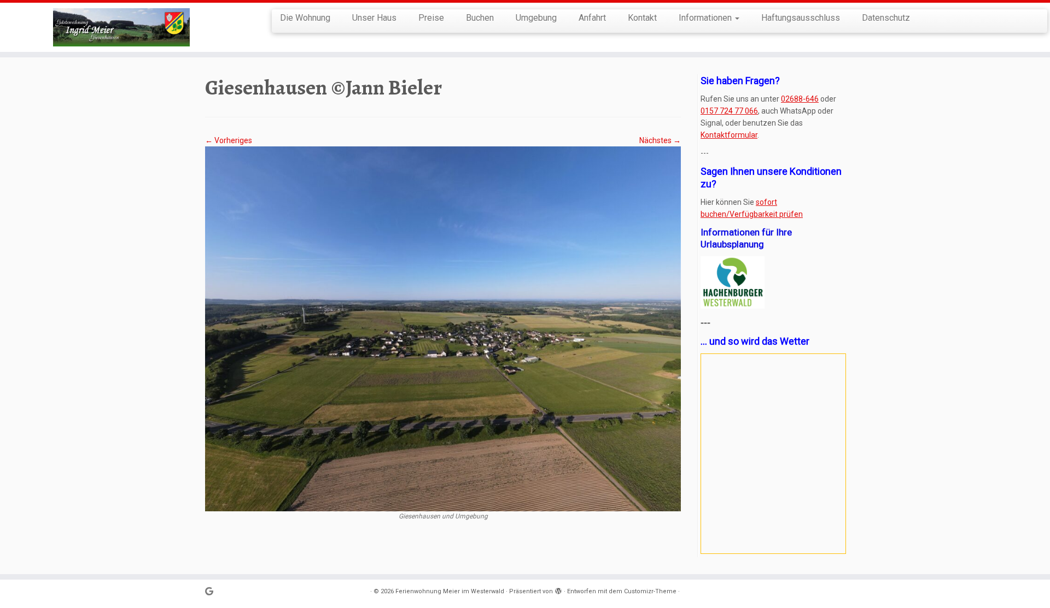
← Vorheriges (228, 140)
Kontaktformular (729, 135)
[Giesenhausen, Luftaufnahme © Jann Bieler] (443, 328)
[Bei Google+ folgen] (212, 592)
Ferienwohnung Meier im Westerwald (449, 591)
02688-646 (800, 99)
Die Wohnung (305, 18)
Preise (431, 18)
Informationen (706, 18)
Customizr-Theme (650, 591)
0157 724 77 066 (729, 111)
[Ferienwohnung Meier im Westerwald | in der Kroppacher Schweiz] (121, 27)
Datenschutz (886, 18)
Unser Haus (374, 18)
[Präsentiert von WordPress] (558, 589)
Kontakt (642, 18)
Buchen (480, 18)
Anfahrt (592, 18)
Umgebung (536, 18)
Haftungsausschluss (800, 18)
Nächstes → (660, 140)
